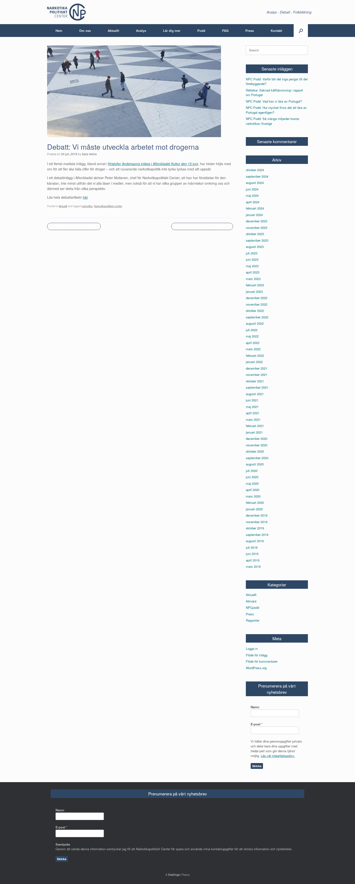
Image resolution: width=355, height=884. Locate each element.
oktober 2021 (255, 381)
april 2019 (252, 560)
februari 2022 (255, 355)
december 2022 (256, 297)
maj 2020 (252, 483)
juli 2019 (251, 547)
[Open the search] (301, 30)
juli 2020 (251, 470)
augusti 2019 (255, 541)
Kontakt (276, 30)
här (85, 197)
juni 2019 (252, 553)
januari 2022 (254, 361)
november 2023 (256, 227)
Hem (59, 30)
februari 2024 (255, 208)
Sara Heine (89, 154)
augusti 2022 (255, 323)
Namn (255, 707)
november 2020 (256, 445)
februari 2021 (255, 425)
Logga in (252, 648)
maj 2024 (252, 195)
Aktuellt (113, 30)
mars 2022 (253, 349)
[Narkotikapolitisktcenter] (66, 12)
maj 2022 (252, 336)
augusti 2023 (255, 246)
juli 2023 (251, 253)
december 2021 (256, 368)
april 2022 (252, 342)
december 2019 (256, 515)
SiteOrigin (174, 875)
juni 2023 (252, 259)
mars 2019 (253, 566)
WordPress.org (256, 668)
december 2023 (256, 221)
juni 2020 (252, 477)
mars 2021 (253, 419)
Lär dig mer (171, 30)
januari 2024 (254, 214)
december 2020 (256, 438)
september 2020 (257, 458)
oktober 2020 (255, 451)
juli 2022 (251, 330)
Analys (141, 30)
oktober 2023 (255, 234)
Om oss (85, 30)
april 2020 (252, 489)
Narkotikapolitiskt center (108, 206)
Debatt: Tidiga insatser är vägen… (74, 226)
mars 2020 (253, 496)
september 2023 (257, 240)
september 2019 (257, 534)
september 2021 (257, 387)
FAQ (225, 30)
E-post (257, 724)
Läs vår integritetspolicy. (278, 755)
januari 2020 (254, 509)
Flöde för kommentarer (261, 661)
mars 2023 (253, 278)
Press (249, 30)
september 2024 (257, 176)
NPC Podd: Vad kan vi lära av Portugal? (274, 101)
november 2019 (256, 521)
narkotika (87, 206)
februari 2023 (255, 285)
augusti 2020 (255, 464)
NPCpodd (252, 607)
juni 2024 (252, 189)
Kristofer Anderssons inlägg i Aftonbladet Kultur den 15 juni (153, 163)
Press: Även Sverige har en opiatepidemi (202, 226)
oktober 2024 (255, 170)
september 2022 (257, 317)
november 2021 (256, 374)
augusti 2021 (255, 394)
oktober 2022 (255, 310)
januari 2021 (254, 432)
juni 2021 (252, 400)
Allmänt (251, 601)
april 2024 (252, 202)
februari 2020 (255, 502)
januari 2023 (254, 291)
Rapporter (252, 620)
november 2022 (256, 304)
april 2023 (252, 272)
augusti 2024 (255, 182)
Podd (201, 30)
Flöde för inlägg (256, 655)
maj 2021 (252, 406)
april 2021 (252, 413)
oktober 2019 (255, 528)
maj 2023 (252, 266)
